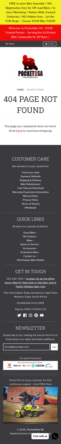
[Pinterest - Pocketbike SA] (36, 315)
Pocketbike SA (35, 429)
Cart (51, 44)
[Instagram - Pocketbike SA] (30, 315)
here (19, 130)
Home (20, 90)
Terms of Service (31, 203)
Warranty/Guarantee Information (30, 191)
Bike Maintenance (30, 183)
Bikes (29, 240)
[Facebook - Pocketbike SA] (25, 315)
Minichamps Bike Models (30, 259)
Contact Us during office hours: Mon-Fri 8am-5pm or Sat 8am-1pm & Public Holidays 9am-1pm (30, 282)
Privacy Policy (30, 199)
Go (54, 347)
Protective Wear (29, 252)
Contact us (29, 255)
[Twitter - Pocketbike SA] (19, 315)
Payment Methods (30, 176)
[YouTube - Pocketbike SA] (42, 315)
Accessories (29, 248)
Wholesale (30, 207)
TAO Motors (29, 236)
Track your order (31, 172)
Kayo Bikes (29, 232)
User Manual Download (31, 187)
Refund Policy (30, 195)
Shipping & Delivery (30, 180)
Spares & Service (29, 244)
